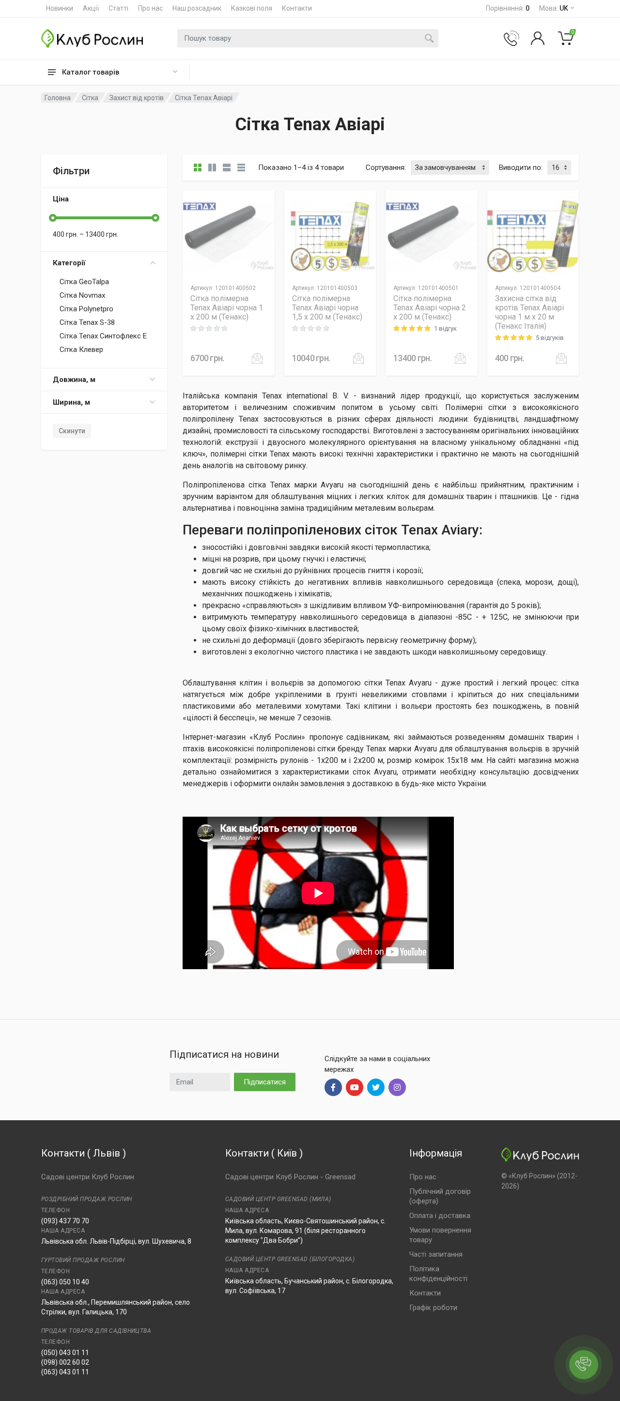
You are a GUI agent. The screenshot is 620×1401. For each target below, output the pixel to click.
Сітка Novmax (82, 295)
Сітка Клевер (81, 349)
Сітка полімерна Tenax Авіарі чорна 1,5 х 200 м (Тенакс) (327, 307)
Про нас (150, 8)
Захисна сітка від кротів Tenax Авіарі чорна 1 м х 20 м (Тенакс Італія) (529, 312)
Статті (118, 8)
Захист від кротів (136, 98)
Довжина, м (74, 379)
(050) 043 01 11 (65, 1352)
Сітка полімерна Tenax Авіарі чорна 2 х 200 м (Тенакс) (429, 307)
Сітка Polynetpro (86, 309)
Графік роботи (433, 1307)
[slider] (53, 218)
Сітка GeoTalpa (84, 281)
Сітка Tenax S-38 (87, 322)
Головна (58, 98)
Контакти (297, 8)
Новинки (59, 8)
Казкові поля (251, 8)
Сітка (90, 98)
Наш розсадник (196, 8)
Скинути (72, 431)
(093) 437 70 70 (65, 1221)
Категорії (69, 263)
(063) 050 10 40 (65, 1282)
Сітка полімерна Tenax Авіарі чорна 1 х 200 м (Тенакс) (226, 307)
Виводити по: (520, 167)
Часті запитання (436, 1254)
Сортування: (386, 167)
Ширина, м (71, 402)
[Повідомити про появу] (257, 358)
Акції (91, 8)
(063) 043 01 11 (65, 1372)
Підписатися (265, 1082)
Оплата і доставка (439, 1215)
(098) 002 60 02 (65, 1362)
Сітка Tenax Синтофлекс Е (103, 336)
